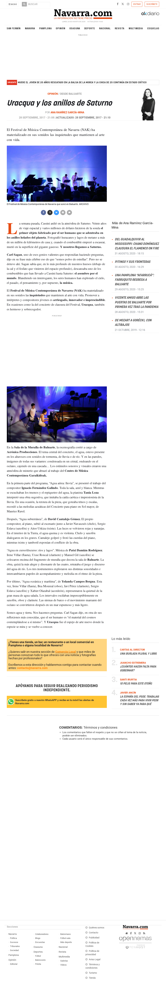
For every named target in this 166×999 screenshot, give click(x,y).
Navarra (30, 28)
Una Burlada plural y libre (138, 653)
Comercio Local (65, 651)
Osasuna (74, 28)
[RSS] (144, 933)
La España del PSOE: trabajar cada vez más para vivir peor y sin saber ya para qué (139, 700)
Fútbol (38, 956)
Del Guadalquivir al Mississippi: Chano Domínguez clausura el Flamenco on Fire (137, 244)
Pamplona (45, 28)
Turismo (93, 973)
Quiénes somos (96, 927)
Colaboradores (41, 934)
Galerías (64, 961)
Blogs (37, 938)
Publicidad (94, 937)
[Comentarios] (69, 212)
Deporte (89, 28)
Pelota (38, 964)
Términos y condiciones (100, 727)
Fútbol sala (65, 938)
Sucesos (14, 942)
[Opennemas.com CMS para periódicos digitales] (135, 941)
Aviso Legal (94, 959)
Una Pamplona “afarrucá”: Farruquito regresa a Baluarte (134, 280)
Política (13, 938)
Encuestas (40, 942)
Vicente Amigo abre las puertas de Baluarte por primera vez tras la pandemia (136, 302)
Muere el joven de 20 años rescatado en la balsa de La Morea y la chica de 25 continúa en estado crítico (82, 82)
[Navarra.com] (83, 13)
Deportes (38, 952)
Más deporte (66, 942)
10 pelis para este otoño (136, 683)
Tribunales (15, 946)
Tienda (92, 978)
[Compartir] (43, 212)
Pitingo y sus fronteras (132, 261)
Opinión (60, 28)
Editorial (13, 964)
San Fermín (14, 28)
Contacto (93, 932)
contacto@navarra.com (32, 668)
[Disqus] (108, 787)
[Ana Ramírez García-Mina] (142, 104)
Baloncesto (40, 960)
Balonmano (65, 934)
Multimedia (136, 28)
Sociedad (14, 950)
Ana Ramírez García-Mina (67, 112)
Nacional (105, 28)
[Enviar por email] (62, 212)
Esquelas (153, 28)
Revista (119, 28)
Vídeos (63, 965)
